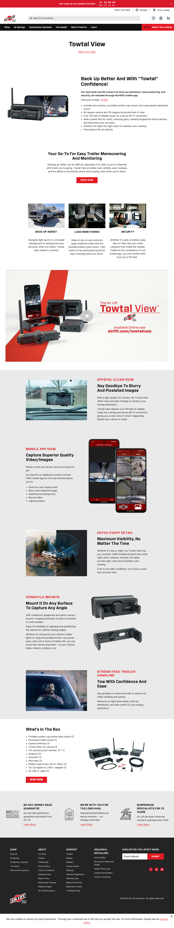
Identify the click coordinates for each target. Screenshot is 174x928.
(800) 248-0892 (122, 10)
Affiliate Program (45, 886)
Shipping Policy (44, 874)
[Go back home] (10, 18)
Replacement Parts (74, 882)
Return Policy (43, 878)
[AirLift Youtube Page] (162, 869)
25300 (104, 100)
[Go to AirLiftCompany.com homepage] (18, 898)
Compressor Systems (19, 862)
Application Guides (74, 886)
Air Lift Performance (46, 891)
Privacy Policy (44, 866)
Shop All (13, 854)
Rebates (69, 862)
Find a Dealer (99, 857)
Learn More (30, 824)
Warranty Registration (75, 874)
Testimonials (43, 862)
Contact (69, 854)
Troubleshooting (73, 891)
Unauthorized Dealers (103, 873)
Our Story (42, 854)
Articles (69, 858)
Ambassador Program (47, 882)
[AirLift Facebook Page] (151, 869)
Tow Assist (14, 866)
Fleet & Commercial (102, 877)
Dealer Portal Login (102, 869)
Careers (41, 858)
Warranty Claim (72, 878)
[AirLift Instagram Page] (156, 869)
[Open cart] (168, 18)
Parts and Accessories (19, 870)
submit (155, 856)
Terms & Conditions (46, 870)
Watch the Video (87, 52)
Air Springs (14, 858)
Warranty (70, 870)
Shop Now (87, 180)
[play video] (87, 316)
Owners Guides (72, 866)
